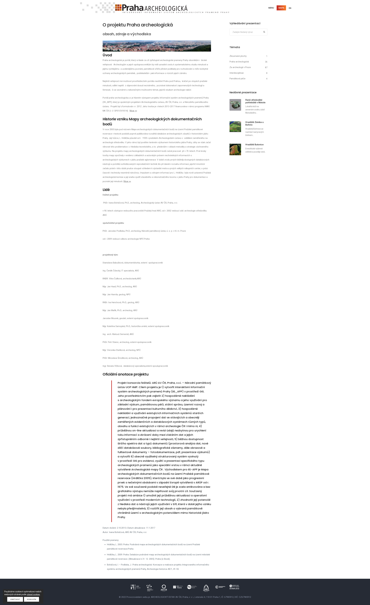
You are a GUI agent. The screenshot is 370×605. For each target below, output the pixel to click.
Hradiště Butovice (254, 144)
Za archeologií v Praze (240, 67)
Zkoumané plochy (238, 56)
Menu (271, 7)
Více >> (133, 110)
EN (290, 8)
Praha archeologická (239, 61)
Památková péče (237, 78)
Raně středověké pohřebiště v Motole (255, 101)
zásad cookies (33, 594)
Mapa (281, 7)
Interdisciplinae (237, 73)
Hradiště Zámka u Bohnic (254, 123)
